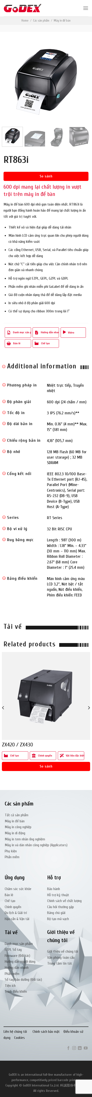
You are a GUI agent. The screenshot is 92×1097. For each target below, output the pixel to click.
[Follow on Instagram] (74, 1048)
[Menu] (85, 8)
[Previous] (11, 81)
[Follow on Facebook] (68, 1048)
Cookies (19, 1038)
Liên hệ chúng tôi (15, 1032)
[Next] (81, 81)
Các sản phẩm (41, 20)
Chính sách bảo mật (46, 1032)
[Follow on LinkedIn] (80, 1048)
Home (25, 20)
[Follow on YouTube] (86, 1048)
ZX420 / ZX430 (17, 744)
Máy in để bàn (62, 20)
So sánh (46, 176)
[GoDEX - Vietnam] (23, 8)
